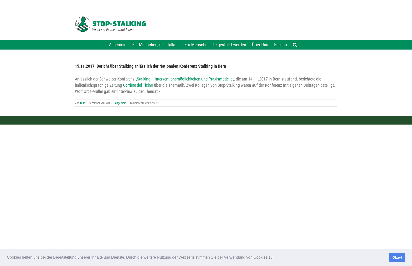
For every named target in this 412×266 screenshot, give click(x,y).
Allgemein (120, 103)
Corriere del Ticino (138, 85)
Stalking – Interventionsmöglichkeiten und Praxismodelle (184, 79)
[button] (275, 258)
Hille (82, 103)
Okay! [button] (397, 257)
